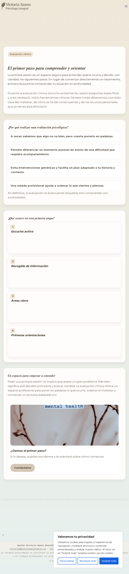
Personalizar (67, 561)
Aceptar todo (109, 561)
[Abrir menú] (126, 6)
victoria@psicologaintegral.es (28, 549)
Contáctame (22, 467)
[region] (88, 550)
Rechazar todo (88, 561)
